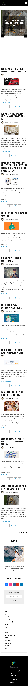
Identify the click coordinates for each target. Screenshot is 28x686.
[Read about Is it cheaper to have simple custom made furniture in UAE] (2, 122)
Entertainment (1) (8, 622)
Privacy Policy (19, 671)
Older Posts (22, 532)
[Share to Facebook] (8, 106)
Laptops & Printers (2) (9, 635)
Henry (7, 75)
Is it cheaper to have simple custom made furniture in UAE (13, 116)
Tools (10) (6, 646)
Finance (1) (6, 627)
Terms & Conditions (14, 673)
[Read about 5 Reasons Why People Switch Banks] (2, 264)
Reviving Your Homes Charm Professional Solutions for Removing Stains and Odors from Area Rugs (14, 166)
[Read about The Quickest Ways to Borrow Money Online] (2, 311)
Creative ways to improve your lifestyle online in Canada (12, 442)
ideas (16, 75)
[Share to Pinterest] (19, 106)
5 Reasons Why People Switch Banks (11, 259)
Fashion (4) (7, 624)
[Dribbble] (10, 584)
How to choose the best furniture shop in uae (12, 393)
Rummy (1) (6, 638)
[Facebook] (14, 584)
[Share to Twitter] (11, 106)
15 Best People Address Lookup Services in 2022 (12, 351)
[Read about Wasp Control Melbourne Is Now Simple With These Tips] (2, 492)
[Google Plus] (17, 584)
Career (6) (6, 616)
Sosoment (15, 682)
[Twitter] (16, 680)
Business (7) (7, 611)
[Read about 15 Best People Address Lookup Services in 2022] (2, 356)
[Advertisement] (14, 49)
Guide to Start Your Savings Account (14, 214)
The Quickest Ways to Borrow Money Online (11, 306)
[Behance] (6, 584)
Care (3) (6, 614)
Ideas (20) (6, 632)
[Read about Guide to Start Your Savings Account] (2, 219)
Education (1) (7, 619)
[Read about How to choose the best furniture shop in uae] (2, 398)
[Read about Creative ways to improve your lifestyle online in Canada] (2, 447)
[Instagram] (14, 680)
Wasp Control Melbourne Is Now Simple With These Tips (14, 23)
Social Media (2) (7, 643)
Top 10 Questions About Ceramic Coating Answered (13, 70)
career (16, 219)
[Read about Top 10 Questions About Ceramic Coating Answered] (2, 75)
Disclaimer (8, 671)
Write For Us (14, 675)
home (16, 122)
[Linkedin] (21, 584)
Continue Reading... (6, 102)
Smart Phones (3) (8, 640)
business (17, 311)
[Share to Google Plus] (15, 106)
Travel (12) (6, 648)
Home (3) (6, 630)
